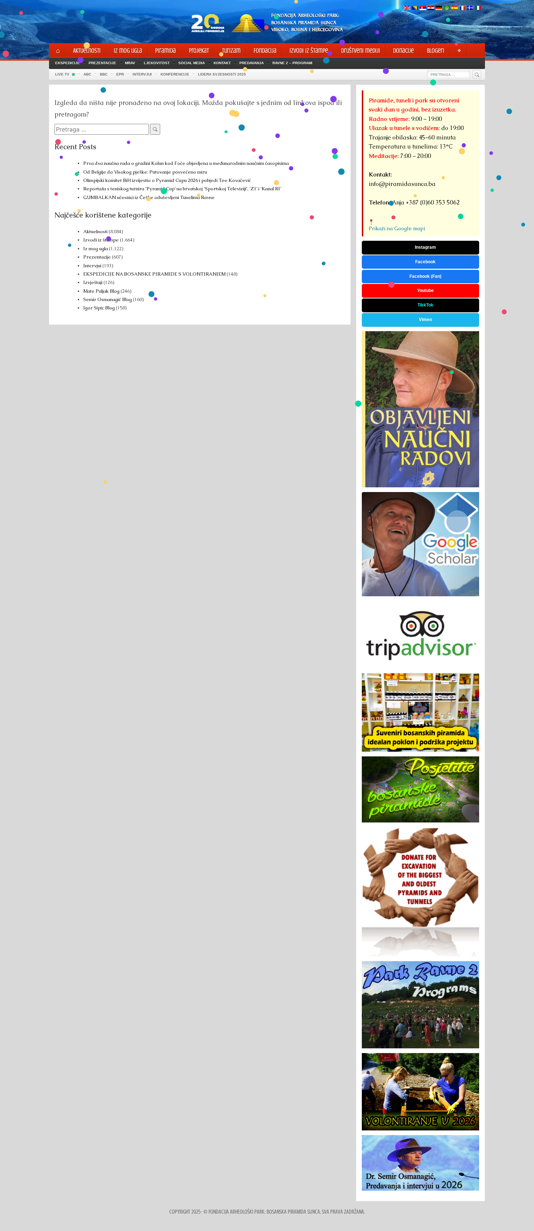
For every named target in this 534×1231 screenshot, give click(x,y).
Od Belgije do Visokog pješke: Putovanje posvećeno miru (145, 172)
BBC (104, 74)
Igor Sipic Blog (99, 308)
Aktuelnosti (95, 231)
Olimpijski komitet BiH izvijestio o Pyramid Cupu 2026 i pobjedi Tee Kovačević (167, 180)
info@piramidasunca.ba (402, 184)
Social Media (191, 63)
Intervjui (92, 266)
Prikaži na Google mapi (397, 228)
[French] (462, 8)
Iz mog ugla (95, 248)
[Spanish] (455, 8)
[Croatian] (431, 8)
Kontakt (222, 63)
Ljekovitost (157, 63)
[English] (407, 8)
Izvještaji (92, 282)
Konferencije (175, 74)
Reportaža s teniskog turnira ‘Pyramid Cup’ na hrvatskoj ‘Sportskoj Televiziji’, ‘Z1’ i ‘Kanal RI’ (182, 189)
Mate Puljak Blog (101, 291)
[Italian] (478, 8)
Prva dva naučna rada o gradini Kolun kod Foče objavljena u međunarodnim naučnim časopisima (186, 163)
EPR (120, 74)
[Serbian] (423, 8)
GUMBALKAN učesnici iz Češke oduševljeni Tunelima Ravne (149, 197)
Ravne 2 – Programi (292, 63)
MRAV (130, 63)
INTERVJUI (142, 74)
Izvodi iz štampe (101, 240)
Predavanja (251, 63)
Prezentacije (102, 63)
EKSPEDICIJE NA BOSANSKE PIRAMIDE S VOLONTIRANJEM (154, 274)
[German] (439, 8)
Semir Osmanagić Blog (107, 299)
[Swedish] (470, 8)
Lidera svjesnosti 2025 (222, 74)
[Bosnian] (415, 8)
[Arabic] (447, 8)
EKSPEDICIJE (67, 63)
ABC (87, 74)
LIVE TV (62, 74)
